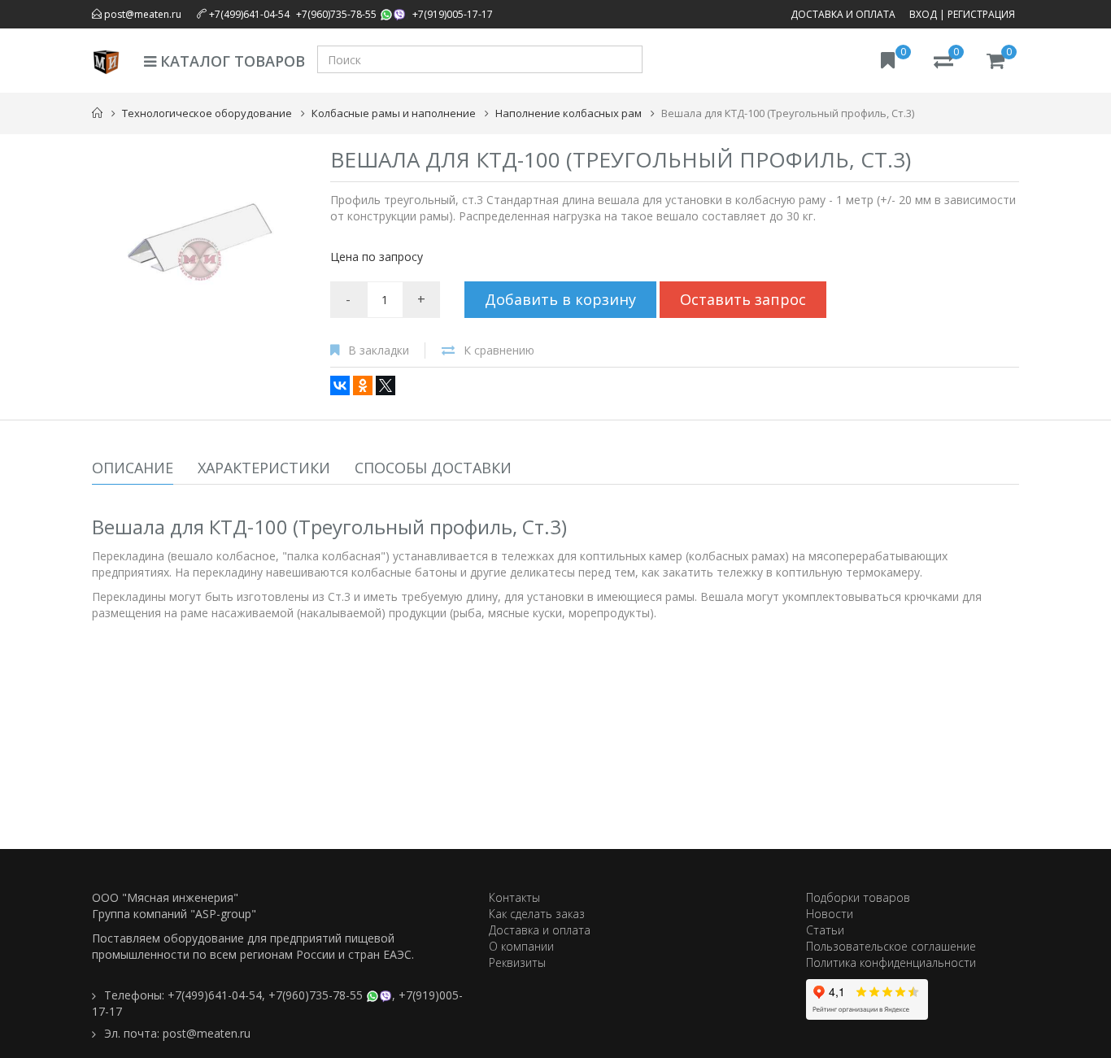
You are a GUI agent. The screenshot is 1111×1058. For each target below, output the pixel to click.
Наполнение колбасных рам (568, 113)
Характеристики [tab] (264, 467)
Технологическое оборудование (207, 113)
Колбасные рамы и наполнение (394, 113)
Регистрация (981, 14)
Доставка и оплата (843, 14)
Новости (829, 913)
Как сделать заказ (537, 913)
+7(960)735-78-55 (336, 14)
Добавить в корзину (560, 299)
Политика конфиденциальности (891, 962)
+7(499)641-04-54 (249, 14)
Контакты (514, 897)
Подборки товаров (858, 897)
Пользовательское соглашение (891, 946)
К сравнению (499, 350)
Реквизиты (517, 962)
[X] (385, 385)
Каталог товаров (230, 61)
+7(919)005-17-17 (452, 14)
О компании (521, 946)
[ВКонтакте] (340, 385)
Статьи (825, 930)
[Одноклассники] (363, 385)
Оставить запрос (743, 299)
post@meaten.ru (141, 14)
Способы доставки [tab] (433, 467)
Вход (923, 14)
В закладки (378, 350)
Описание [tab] (132, 467)
